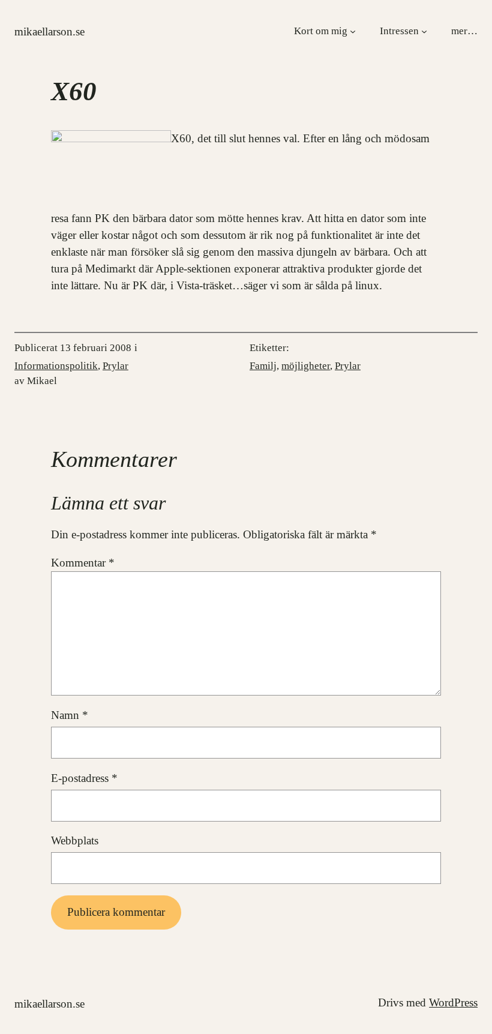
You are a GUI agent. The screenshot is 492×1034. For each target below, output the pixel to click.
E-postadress (84, 778)
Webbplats (74, 840)
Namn (69, 715)
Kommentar (83, 562)
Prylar (115, 365)
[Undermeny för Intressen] (424, 31)
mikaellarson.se (49, 31)
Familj (263, 365)
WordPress (453, 1002)
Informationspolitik (56, 365)
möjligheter (305, 365)
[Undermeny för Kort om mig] (353, 31)
